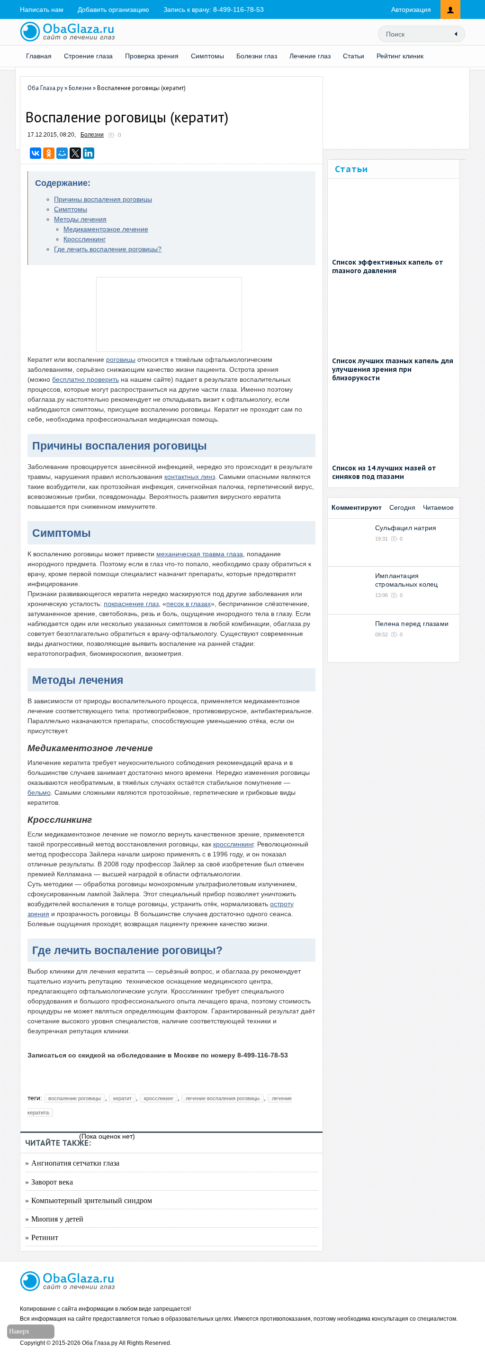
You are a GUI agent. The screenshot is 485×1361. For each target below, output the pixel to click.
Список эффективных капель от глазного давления (387, 266)
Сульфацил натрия (405, 528)
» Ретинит (41, 1237)
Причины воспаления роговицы (103, 199)
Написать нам (41, 9)
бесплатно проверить (85, 379)
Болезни (92, 134)
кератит (122, 1098)
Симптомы (70, 209)
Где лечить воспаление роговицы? (108, 249)
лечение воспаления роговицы (223, 1098)
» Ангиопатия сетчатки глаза (72, 1163)
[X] (75, 153)
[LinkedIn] (88, 153)
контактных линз (189, 476)
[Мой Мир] (62, 153)
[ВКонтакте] (35, 153)
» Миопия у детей (54, 1218)
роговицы (120, 359)
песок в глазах (188, 603)
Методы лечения (80, 219)
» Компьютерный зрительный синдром (88, 1200)
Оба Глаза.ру (99, 1343)
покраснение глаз (131, 603)
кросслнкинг (158, 1098)
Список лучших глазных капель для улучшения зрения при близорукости (392, 369)
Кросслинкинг (84, 239)
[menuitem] (256, 56)
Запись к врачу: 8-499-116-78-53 (213, 9)
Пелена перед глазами (412, 623)
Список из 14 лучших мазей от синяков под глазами (384, 472)
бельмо (39, 792)
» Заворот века (49, 1181)
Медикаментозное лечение (105, 229)
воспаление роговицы (74, 1098)
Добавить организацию (113, 9)
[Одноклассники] (48, 153)
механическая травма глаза (199, 554)
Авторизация (411, 9)
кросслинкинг (233, 844)
